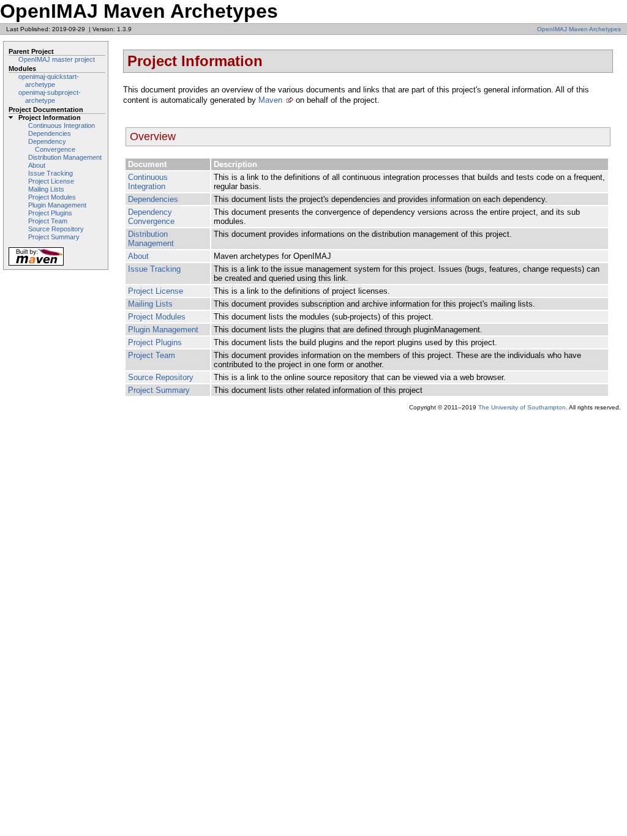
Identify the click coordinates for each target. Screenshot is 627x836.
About (36, 165)
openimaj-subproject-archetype (49, 96)
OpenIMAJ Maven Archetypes (579, 29)
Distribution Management (65, 157)
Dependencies (49, 133)
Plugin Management (57, 205)
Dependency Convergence (51, 145)
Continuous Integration (61, 125)
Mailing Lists (46, 189)
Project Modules (52, 197)
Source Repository (56, 229)
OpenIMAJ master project (56, 59)
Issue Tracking (50, 173)
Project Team (47, 221)
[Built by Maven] (36, 264)
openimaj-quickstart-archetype (48, 80)
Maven (270, 100)
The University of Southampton (522, 407)
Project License (51, 181)
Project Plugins (50, 213)
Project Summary (54, 237)
